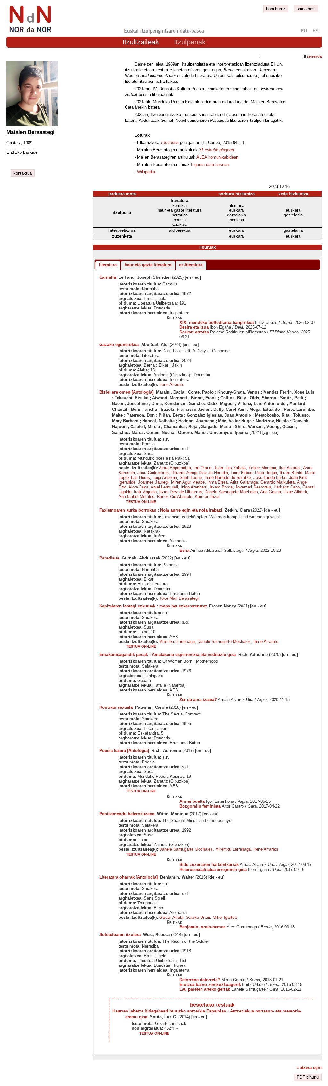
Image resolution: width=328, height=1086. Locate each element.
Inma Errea (217, 482)
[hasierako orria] (29, 33)
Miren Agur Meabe (188, 482)
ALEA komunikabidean (217, 157)
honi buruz (275, 8)
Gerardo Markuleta (277, 482)
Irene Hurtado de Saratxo (227, 477)
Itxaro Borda (291, 472)
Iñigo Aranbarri (194, 487)
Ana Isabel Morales (136, 496)
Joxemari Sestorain (253, 487)
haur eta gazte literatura (148, 264)
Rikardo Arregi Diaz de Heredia (199, 472)
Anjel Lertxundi (164, 487)
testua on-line (141, 502)
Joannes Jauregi (153, 482)
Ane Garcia (270, 491)
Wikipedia (146, 171)
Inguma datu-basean (210, 164)
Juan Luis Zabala (230, 467)
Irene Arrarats (171, 384)
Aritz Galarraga (244, 482)
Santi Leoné (191, 477)
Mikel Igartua (225, 917)
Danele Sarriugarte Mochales (231, 491)
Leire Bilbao (241, 472)
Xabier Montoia (262, 467)
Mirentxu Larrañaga (177, 641)
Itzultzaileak (140, 42)
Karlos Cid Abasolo (174, 496)
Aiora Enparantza (175, 467)
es (315, 30)
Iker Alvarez (290, 467)
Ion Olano (202, 467)
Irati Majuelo (145, 491)
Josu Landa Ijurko (269, 477)
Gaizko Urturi (198, 917)
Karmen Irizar (207, 496)
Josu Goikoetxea (153, 472)
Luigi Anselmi (164, 477)
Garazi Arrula (171, 917)
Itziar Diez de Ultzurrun (180, 491)
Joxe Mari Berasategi (179, 598)
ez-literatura (190, 264)
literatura (108, 264)
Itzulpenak (190, 42)
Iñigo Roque (266, 472)
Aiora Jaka (138, 487)
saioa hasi (306, 8)
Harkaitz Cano (287, 487)
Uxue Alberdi (295, 491)
